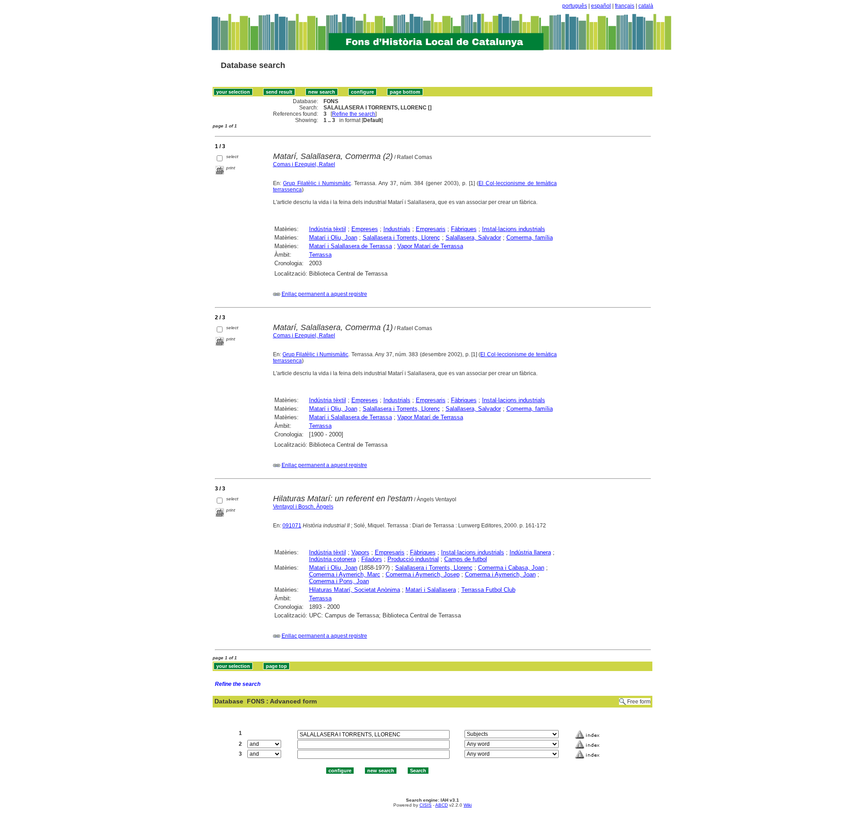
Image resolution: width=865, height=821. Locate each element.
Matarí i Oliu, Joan (333, 237)
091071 (291, 525)
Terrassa (320, 254)
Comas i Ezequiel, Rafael (304, 164)
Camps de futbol (465, 559)
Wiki (468, 805)
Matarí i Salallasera (430, 589)
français (624, 6)
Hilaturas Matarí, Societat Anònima (354, 589)
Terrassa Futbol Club (488, 589)
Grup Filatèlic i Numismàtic (317, 183)
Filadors (371, 559)
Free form (639, 702)
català (645, 6)
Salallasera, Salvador (473, 237)
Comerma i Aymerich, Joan (500, 574)
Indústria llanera (530, 552)
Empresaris (431, 229)
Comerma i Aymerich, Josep (423, 574)
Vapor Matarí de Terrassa (430, 246)
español (601, 6)
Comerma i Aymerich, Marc (344, 574)
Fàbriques (464, 229)
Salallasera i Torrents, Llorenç (401, 237)
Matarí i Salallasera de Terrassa (350, 246)
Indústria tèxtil (327, 229)
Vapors (360, 552)
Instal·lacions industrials (513, 229)
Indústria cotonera (332, 559)
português (574, 6)
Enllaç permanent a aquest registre (324, 294)
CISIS (425, 805)
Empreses (364, 229)
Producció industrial (413, 559)
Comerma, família (529, 237)
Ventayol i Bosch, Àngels (303, 506)
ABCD (441, 805)
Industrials (396, 229)
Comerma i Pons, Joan (339, 581)
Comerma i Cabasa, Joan (511, 567)
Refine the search (353, 114)
